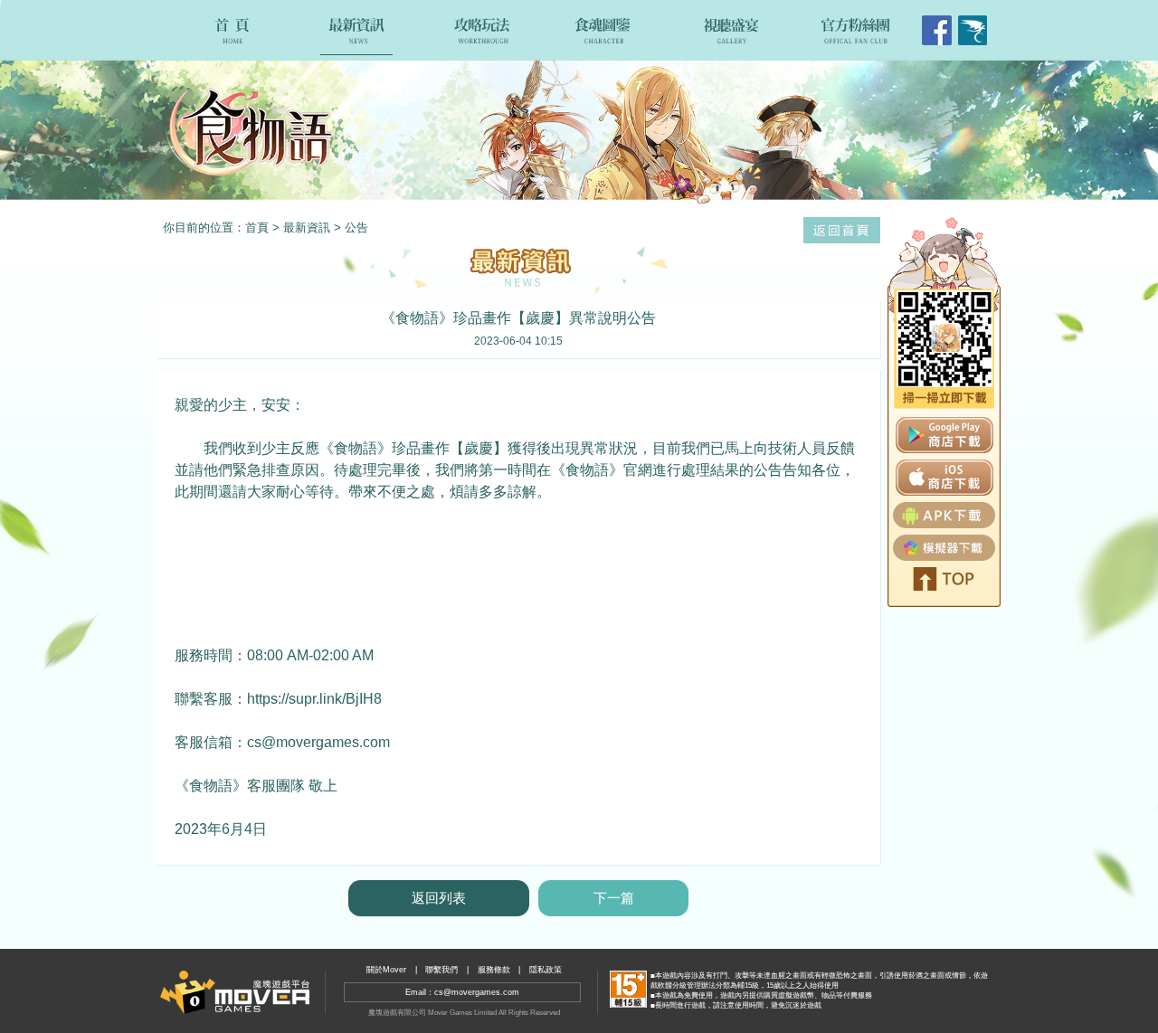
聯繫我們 (441, 969)
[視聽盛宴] (730, 27)
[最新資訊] (356, 28)
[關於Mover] (234, 1011)
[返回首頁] (841, 230)
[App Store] (944, 478)
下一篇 (613, 898)
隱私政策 (545, 969)
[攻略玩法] (480, 27)
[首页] (232, 27)
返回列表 (439, 898)
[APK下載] (944, 515)
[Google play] (944, 435)
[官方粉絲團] (856, 27)
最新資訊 (306, 227)
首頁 (257, 227)
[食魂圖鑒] (605, 27)
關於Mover (386, 969)
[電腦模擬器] (944, 548)
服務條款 (494, 969)
